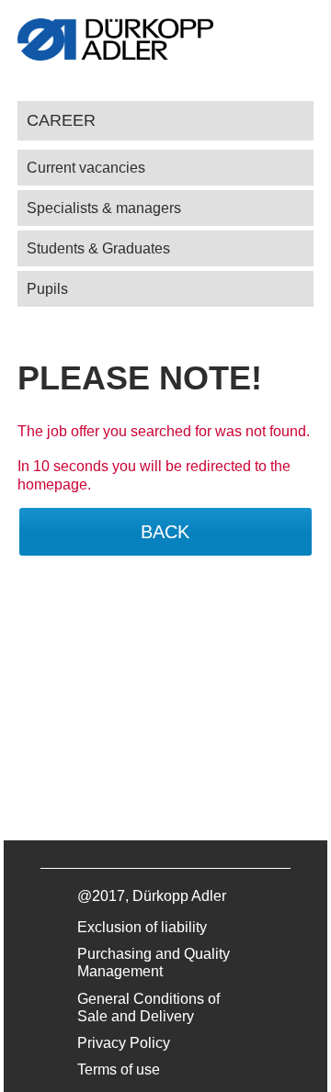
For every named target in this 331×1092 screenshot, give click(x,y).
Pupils (47, 289)
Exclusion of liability (142, 927)
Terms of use (118, 1069)
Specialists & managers (104, 208)
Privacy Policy (123, 1043)
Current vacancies (86, 167)
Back (165, 532)
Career (61, 119)
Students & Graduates (98, 248)
